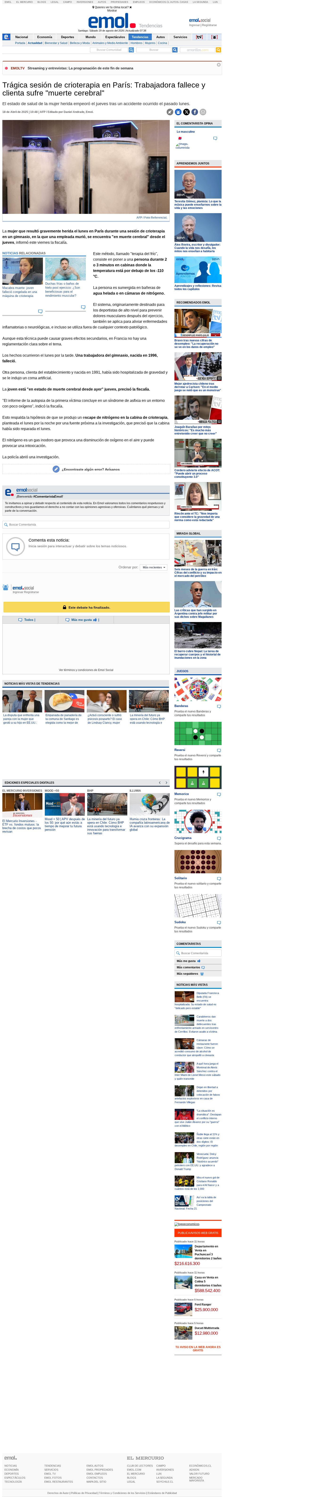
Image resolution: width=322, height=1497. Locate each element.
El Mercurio (24, 2)
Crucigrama (182, 838)
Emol (8, 2)
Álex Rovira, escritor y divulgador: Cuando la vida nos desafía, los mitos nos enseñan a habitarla (197, 248)
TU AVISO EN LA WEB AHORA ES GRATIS (198, 1348)
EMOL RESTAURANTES (58, 1481)
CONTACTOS (95, 1477)
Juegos (182, 671)
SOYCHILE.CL (164, 1481)
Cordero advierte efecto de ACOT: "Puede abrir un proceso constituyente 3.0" (197, 474)
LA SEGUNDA (164, 1477)
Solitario (180, 878)
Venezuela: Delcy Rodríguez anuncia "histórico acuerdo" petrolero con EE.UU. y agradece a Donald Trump (196, 1161)
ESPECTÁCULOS (14, 1477)
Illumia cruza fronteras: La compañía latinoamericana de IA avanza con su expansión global (150, 824)
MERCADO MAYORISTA (196, 1479)
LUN (158, 1473)
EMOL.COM (134, 1469)
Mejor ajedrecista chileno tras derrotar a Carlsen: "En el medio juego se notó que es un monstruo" (197, 387)
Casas (184, 2)
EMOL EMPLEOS (97, 1473)
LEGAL (131, 1481)
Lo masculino (186, 131)
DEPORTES (11, 1473)
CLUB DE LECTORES (140, 1465)
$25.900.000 (206, 1309)
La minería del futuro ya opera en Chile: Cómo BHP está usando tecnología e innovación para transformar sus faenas (148, 723)
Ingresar (194, 25)
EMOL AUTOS (95, 1465)
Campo (67, 2)
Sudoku (180, 922)
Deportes (67, 37)
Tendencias (140, 37)
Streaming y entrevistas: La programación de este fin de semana (80, 68)
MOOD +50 (52, 790)
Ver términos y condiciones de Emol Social (86, 670)
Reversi (179, 750)
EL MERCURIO (136, 1473)
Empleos (139, 2)
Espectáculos (115, 37)
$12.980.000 (206, 1333)
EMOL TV (50, 1473)
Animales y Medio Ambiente (110, 43)
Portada (20, 43)
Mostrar (112, 10)
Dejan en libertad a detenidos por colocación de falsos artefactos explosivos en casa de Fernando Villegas (197, 1095)
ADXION (194, 1469)
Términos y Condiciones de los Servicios (122, 1493)
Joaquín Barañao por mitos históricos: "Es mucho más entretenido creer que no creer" (195, 430)
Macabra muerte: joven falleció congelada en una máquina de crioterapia (19, 292)
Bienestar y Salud (56, 43)
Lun (215, 2)
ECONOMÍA (11, 1469)
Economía (44, 37)
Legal (55, 2)
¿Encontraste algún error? (91, 469)
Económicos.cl (159, 2)
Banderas (181, 706)
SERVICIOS (51, 1469)
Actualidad (35, 43)
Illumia (135, 790)
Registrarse (209, 25)
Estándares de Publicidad (162, 1493)
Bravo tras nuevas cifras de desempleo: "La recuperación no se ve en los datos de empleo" (196, 344)
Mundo (91, 37)
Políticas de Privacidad (84, 1493)
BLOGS (131, 1477)
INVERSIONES (165, 1469)
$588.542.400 (207, 1290)
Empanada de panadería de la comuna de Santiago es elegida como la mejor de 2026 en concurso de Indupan (63, 723)
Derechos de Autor (58, 1493)
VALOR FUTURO (199, 1473)
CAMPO (161, 1465)
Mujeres (150, 43)
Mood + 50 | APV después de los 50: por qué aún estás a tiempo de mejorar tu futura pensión (65, 824)
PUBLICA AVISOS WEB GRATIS (198, 1233)
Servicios (180, 37)
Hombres (136, 43)
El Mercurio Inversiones (22, 790)
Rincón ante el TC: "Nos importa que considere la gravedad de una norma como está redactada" (197, 517)
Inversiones (85, 2)
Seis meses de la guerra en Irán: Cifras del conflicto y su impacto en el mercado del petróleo (198, 573)
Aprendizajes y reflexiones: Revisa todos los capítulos (197, 287)
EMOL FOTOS (53, 1477)
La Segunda (200, 2)
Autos (102, 2)
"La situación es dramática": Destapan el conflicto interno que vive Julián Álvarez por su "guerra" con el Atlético (198, 1118)
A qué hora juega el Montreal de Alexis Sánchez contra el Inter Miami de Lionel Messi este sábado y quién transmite (197, 1071)
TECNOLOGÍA (13, 1481)
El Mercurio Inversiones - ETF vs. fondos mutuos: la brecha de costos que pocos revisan (21, 826)
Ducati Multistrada (207, 1328)
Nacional (21, 37)
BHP (90, 790)
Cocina (162, 43)
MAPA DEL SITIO (96, 1481)
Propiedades (119, 2)
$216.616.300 (187, 1263)
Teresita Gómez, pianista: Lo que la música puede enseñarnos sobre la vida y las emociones (198, 205)
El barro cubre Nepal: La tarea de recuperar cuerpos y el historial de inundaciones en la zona (197, 654)
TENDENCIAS (52, 1465)
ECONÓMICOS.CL (200, 1465)
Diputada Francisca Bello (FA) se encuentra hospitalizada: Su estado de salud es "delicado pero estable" (197, 1001)
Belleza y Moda (80, 43)
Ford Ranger (203, 1304)
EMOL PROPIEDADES (100, 1469)
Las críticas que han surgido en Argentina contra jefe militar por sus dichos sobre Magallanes (195, 614)
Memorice (181, 794)
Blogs (41, 2)
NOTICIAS (10, 1465)
